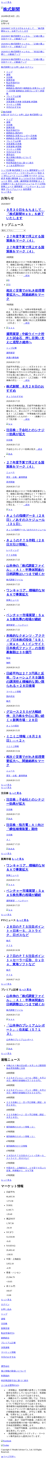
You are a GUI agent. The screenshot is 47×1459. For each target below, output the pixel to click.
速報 (8, 122)
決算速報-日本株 (14, 102)
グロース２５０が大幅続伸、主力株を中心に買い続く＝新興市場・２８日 (25, 716)
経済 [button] (3, 178)
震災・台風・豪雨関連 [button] (18, 181)
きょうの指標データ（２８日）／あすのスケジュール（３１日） (25, 520)
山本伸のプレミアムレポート (19, 1039)
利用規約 (10, 160)
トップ (9, 119)
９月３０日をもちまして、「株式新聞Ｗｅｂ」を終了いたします (25, 214)
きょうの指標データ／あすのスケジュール (26, 530)
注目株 (9, 125)
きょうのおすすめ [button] (27, 178)
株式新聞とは (7, 67)
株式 (8, 701)
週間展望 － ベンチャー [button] (25, 186)
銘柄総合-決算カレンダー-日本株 (21, 136)
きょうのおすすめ (14, 396)
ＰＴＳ (9, 945)
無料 (8, 663)
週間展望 (10, 353)
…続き (27, 275)
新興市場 (10, 127)
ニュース (10, 472)
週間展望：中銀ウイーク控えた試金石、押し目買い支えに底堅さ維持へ (25, 338)
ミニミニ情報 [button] (22, 176)
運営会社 (10, 155)
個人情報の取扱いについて (18, 157)
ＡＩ (8, 840)
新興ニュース (12, 600)
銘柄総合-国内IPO (14, 88)
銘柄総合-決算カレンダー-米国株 (21, 138)
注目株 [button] (39, 178)
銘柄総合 (5, 1338)
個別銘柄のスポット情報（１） (21, 1136)
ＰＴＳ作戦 (11, 555)
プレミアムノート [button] (14, 189)
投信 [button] (40, 173)
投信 (8, 658)
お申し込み (19, 67)
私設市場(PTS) (13, 130)
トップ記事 (11, 348)
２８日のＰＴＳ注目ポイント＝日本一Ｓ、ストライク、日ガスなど (25, 931)
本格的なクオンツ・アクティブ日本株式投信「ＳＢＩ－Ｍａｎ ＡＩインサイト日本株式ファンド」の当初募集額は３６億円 (25, 644)
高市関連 (10, 482)
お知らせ (5, 115)
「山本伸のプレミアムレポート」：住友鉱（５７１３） (25, 1029)
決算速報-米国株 (29, 102)
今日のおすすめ (13, 152)
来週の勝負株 (12, 357)
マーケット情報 (13, 149)
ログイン (29, 67)
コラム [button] (41, 176)
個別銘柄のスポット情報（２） (21, 1127)
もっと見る (6, 2)
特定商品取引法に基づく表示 (19, 163)
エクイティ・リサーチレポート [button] (22, 173)
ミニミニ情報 (12, 746)
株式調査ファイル (14, 580)
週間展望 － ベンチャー (17, 625)
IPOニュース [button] (9, 176)
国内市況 (10, 696)
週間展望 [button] (33, 170)
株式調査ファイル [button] (20, 170)
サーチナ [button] (33, 176)
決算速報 (5, 1347)
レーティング (12, 550)
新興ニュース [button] (7, 186)
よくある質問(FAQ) (15, 165)
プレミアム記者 (13, 141)
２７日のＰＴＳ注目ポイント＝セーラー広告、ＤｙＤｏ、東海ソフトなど (25, 960)
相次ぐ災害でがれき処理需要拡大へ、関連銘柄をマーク (25, 294)
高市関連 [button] (33, 181)
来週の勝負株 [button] (12, 178)
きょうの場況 (12, 726)
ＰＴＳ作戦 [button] (40, 184)
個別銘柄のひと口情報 (16, 1146)
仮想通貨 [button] (27, 189)
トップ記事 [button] (6, 170)
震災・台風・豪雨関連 (16, 477)
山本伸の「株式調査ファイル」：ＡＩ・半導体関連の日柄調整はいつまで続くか (25, 570)
